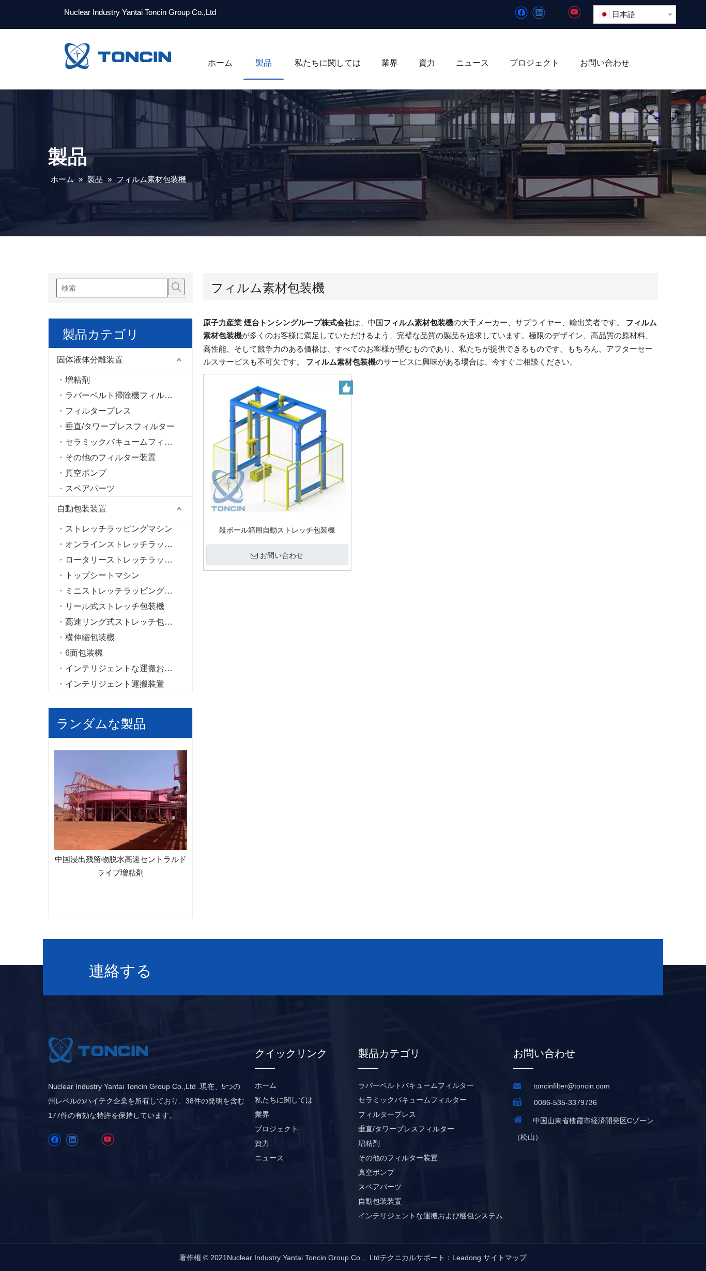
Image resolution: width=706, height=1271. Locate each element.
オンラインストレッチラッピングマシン (128, 544)
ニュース (269, 1158)
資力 (262, 1143)
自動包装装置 (81, 508)
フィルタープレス (98, 410)
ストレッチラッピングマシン (119, 528)
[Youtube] (573, 12)
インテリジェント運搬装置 (114, 683)
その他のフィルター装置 (110, 457)
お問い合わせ (281, 555)
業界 (262, 1114)
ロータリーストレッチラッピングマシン (128, 559)
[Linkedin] (538, 12)
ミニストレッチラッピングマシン (127, 590)
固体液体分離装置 (90, 359)
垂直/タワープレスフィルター (120, 426)
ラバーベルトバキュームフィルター (416, 1085)
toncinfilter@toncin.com (571, 1086)
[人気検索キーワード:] (176, 287)
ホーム (266, 1085)
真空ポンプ (85, 472)
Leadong (466, 1257)
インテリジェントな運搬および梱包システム (128, 668)
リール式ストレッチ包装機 (114, 606)
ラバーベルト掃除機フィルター (123, 395)
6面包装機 (84, 652)
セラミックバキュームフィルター (127, 441)
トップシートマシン (102, 575)
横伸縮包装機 (90, 637)
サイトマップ (505, 1257)
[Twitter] (556, 12)
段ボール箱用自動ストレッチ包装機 (277, 530)
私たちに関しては (284, 1100)
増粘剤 (77, 379)
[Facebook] (521, 12)
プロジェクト (276, 1129)
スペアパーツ (90, 488)
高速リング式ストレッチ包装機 (123, 621)
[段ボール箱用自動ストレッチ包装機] (277, 447)
